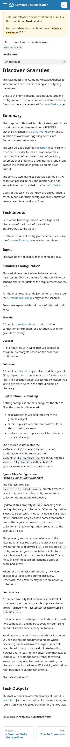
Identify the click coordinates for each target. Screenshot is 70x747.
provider (20, 152)
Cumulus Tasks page (20, 240)
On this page (13, 61)
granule (7, 700)
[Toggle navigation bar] (5, 4)
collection (41, 147)
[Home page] (6, 42)
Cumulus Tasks (48, 104)
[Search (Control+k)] (64, 5)
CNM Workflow (42, 131)
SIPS (53, 127)
